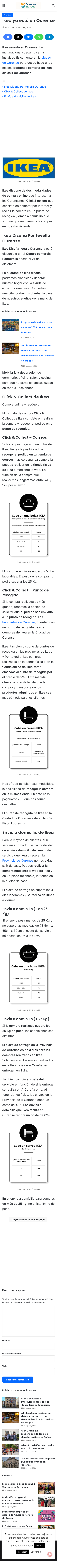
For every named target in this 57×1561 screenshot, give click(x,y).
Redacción (9, 27)
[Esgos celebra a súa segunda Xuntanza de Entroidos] (46, 1488)
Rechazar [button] (22, 1552)
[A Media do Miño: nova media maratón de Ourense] (10, 1449)
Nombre (7, 1340)
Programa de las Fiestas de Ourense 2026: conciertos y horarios (36, 327)
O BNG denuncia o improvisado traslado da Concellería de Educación (35, 1402)
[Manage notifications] (49, 1554)
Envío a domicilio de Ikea (20, 96)
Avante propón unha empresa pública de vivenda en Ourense (38, 1461)
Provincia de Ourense (17, 860)
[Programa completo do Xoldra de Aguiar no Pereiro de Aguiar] (46, 1516)
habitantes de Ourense (18, 622)
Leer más (36, 1551)
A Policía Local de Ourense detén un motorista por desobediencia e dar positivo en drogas (37, 1418)
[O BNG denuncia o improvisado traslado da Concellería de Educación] (10, 1402)
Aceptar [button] (39, 1545)
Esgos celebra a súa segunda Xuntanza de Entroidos (18, 1485)
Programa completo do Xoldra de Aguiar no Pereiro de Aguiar (17, 1515)
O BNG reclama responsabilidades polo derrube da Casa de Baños (36, 1434)
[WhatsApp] (38, 37)
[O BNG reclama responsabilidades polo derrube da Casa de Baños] (10, 1435)
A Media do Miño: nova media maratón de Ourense (37, 1447)
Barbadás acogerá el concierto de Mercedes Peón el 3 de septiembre (18, 1500)
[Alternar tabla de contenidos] (4, 82)
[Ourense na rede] (28, 5)
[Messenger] (28, 37)
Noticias (8, 15)
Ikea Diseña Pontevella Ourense (25, 86)
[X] (18, 37)
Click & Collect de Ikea (18, 91)
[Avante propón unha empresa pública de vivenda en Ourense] (10, 1462)
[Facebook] (7, 37)
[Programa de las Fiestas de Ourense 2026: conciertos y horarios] (10, 325)
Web (4, 1366)
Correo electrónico (12, 1353)
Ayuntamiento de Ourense (29, 1219)
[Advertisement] (28, 128)
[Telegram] (49, 37)
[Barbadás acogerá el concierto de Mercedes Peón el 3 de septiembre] (46, 1501)
